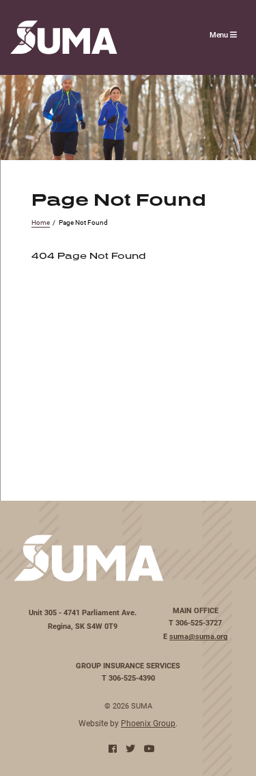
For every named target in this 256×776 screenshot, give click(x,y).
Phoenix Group (148, 722)
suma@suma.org (198, 636)
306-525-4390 (132, 678)
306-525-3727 (198, 622)
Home (40, 222)
